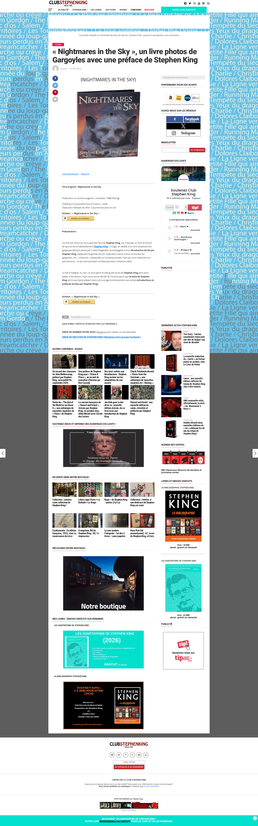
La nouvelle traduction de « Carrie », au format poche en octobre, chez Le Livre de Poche (194, 360)
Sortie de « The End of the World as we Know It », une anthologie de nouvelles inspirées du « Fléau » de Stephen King (63, 409)
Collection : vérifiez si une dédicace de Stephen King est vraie (142, 502)
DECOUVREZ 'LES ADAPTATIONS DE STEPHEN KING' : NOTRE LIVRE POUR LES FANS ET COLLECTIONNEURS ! (129, 820)
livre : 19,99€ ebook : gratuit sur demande (183, 546)
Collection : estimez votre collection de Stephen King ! (62, 502)
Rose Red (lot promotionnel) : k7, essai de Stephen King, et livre (142, 533)
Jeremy (63, 68)
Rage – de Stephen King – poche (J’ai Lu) (115, 501)
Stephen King (79, 9)
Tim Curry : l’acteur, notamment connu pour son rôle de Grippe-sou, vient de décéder (194, 338)
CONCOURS (136, 9)
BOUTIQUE (149, 9)
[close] (255, 818)
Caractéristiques (70, 174)
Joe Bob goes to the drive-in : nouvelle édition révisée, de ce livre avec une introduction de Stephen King (115, 409)
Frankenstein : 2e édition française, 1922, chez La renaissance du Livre (64, 533)
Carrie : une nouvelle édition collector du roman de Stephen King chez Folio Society (194, 382)
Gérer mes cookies (129, 810)
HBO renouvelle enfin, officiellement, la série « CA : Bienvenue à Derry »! (194, 404)
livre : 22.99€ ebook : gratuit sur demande (183, 616)
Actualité (63, 9)
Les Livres (96, 9)
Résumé (85, 174)
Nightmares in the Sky (80, 317)
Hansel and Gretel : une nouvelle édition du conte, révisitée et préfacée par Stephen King (141, 408)
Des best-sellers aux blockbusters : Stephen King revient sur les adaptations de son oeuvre (115, 377)
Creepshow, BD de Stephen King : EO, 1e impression (88, 533)
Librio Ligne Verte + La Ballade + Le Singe (89, 501)
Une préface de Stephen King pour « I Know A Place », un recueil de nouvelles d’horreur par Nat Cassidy (89, 377)
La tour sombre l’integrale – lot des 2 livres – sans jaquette (114, 533)
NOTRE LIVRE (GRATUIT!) (184, 9)
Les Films (110, 9)
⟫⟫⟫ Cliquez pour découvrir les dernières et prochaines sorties (181, 471)
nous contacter (152, 786)
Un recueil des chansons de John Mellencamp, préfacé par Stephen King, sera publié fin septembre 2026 (64, 377)
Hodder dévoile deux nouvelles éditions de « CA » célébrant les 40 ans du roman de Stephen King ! (194, 428)
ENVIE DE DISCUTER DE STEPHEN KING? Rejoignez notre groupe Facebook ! (101, 337)
